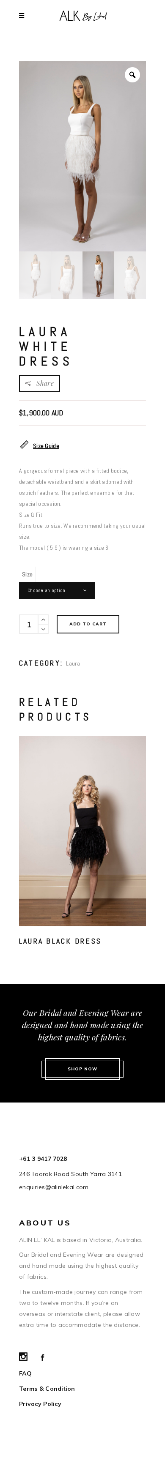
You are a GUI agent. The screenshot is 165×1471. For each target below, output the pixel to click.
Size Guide (46, 446)
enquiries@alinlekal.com (53, 1187)
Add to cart (88, 624)
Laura (73, 663)
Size (27, 574)
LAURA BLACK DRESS (60, 941)
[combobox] (57, 590)
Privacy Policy (40, 1404)
